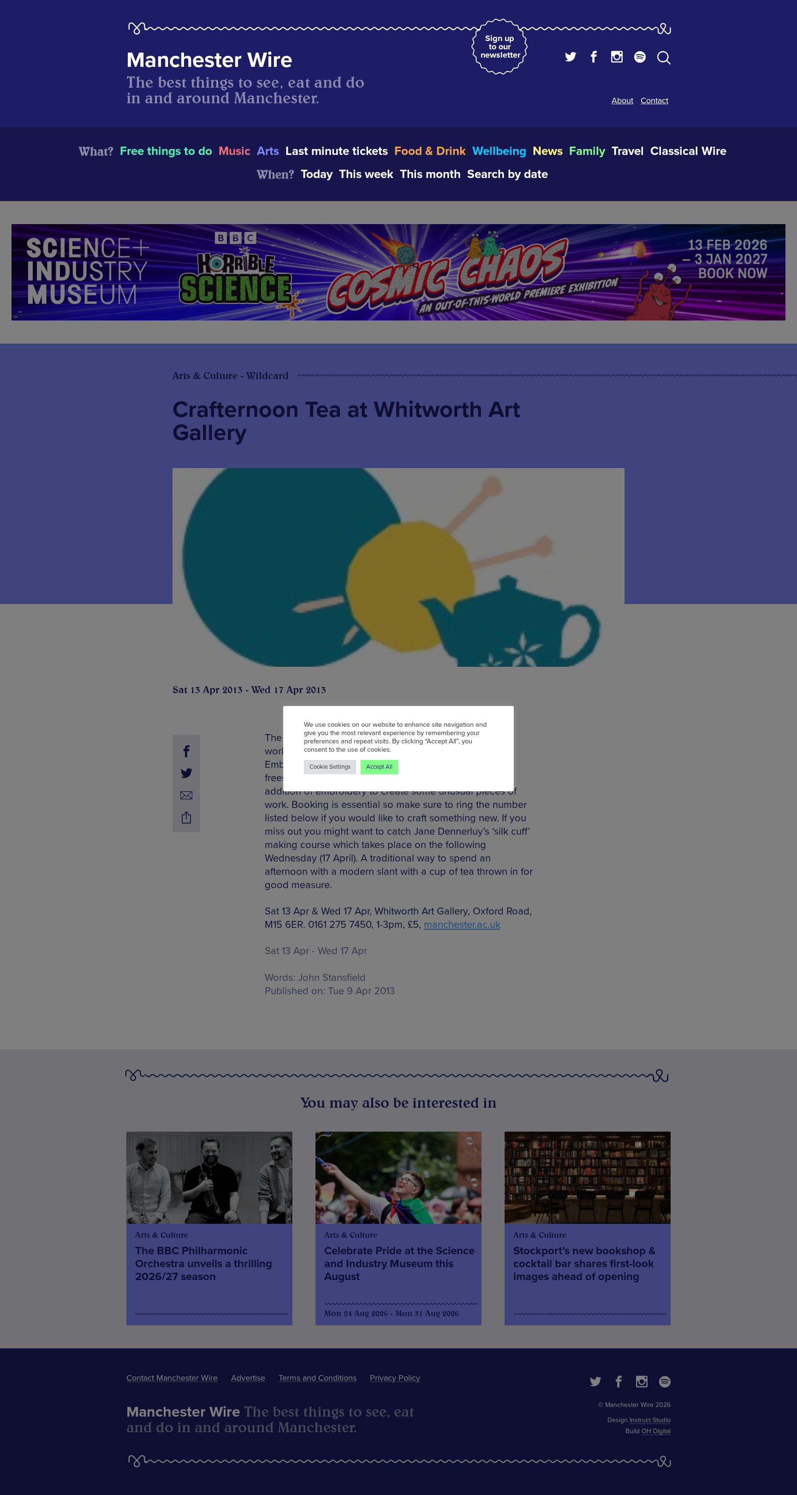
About (622, 100)
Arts (268, 151)
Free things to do (166, 151)
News (548, 151)
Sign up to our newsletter (500, 46)
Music (234, 151)
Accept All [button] (379, 767)
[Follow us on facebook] (594, 58)
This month (430, 174)
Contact (654, 100)
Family (587, 151)
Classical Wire (688, 151)
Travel (628, 151)
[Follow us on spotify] (640, 58)
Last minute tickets (336, 151)
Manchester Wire (209, 60)
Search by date (507, 174)
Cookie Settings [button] (330, 767)
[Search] (664, 59)
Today (317, 174)
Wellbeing (499, 151)
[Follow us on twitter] (571, 58)
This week (366, 174)
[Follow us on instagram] (617, 58)
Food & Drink (430, 151)
